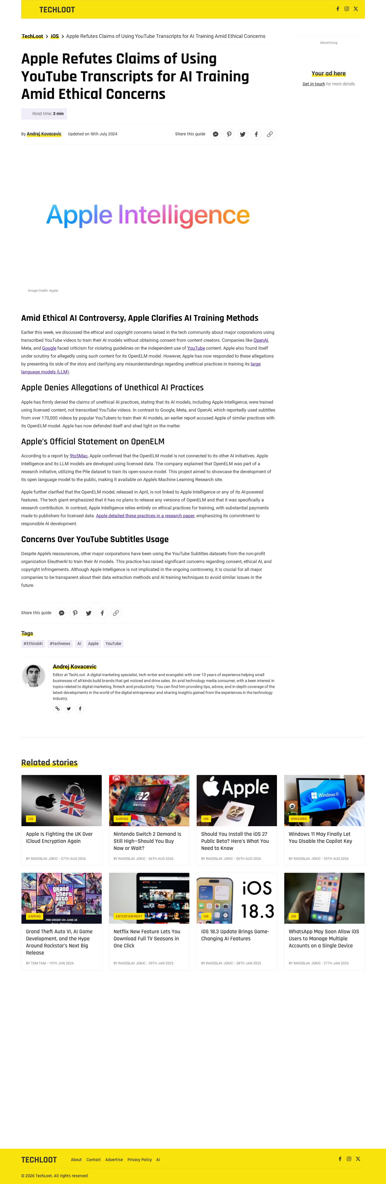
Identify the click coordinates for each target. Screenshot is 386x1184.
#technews (60, 644)
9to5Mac (79, 455)
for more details (329, 84)
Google (49, 348)
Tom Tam (38, 963)
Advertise (114, 1160)
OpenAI (260, 340)
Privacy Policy (139, 1160)
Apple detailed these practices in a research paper (145, 515)
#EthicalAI (33, 644)
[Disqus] (193, 1068)
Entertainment (129, 916)
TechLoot (32, 36)
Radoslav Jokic (44, 859)
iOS (55, 36)
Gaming (122, 819)
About (76, 1160)
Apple (93, 644)
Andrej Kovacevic (44, 134)
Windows (299, 819)
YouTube (196, 348)
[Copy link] (270, 134)
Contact (93, 1160)
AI (79, 644)
